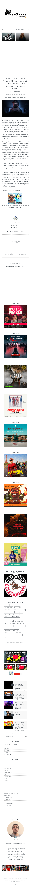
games (23, 609)
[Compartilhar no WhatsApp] (18, 227)
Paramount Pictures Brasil (11, 793)
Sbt (5, 801)
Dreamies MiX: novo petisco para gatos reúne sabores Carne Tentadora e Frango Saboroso (20, 726)
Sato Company (7, 799)
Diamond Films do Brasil (10, 744)
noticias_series (9, 625)
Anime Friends (7, 768)
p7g (11, 630)
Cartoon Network (8, 776)
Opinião (7, 630)
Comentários (16, 91)
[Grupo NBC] (15, 870)
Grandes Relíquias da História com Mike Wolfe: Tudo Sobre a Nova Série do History (20, 686)
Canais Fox (7, 774)
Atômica (6, 770)
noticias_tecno (19, 628)
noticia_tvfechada (14, 231)
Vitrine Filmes (7, 754)
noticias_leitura (19, 621)
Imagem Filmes (8, 748)
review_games (8, 632)
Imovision (6, 750)
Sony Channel (7, 805)
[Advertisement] (15, 58)
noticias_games (9, 621)
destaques (17, 607)
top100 (6, 637)
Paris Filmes (7, 795)
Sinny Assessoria (8, 803)
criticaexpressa (14, 605)
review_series (17, 632)
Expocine (6, 780)
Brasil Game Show (8, 772)
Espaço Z (6, 746)
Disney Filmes (7, 778)
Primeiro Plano (8, 797)
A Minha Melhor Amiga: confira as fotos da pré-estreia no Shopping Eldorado (20, 706)
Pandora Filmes (8, 752)
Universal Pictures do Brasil (11, 809)
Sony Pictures (7, 807)
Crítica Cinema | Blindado (20, 713)
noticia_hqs (8, 614)
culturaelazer (9, 607)
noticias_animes (15, 616)
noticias (22, 231)
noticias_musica (21, 623)
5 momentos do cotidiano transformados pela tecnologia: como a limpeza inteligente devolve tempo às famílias (20, 698)
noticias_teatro (9, 628)
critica (6, 605)
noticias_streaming (20, 625)
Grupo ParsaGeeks (16, 881)
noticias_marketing (10, 623)
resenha (16, 630)
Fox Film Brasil (8, 784)
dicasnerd (7, 609)
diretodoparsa (16, 609)
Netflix (6, 791)
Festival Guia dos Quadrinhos (12, 782)
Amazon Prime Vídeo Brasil (11, 766)
